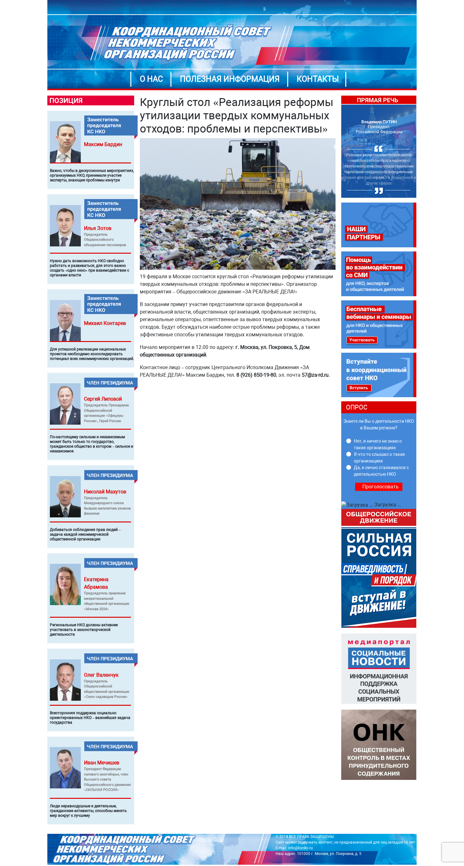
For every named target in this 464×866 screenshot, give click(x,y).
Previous (336, 147)
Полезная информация (230, 79)
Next (421, 147)
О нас (151, 79)
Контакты (318, 79)
